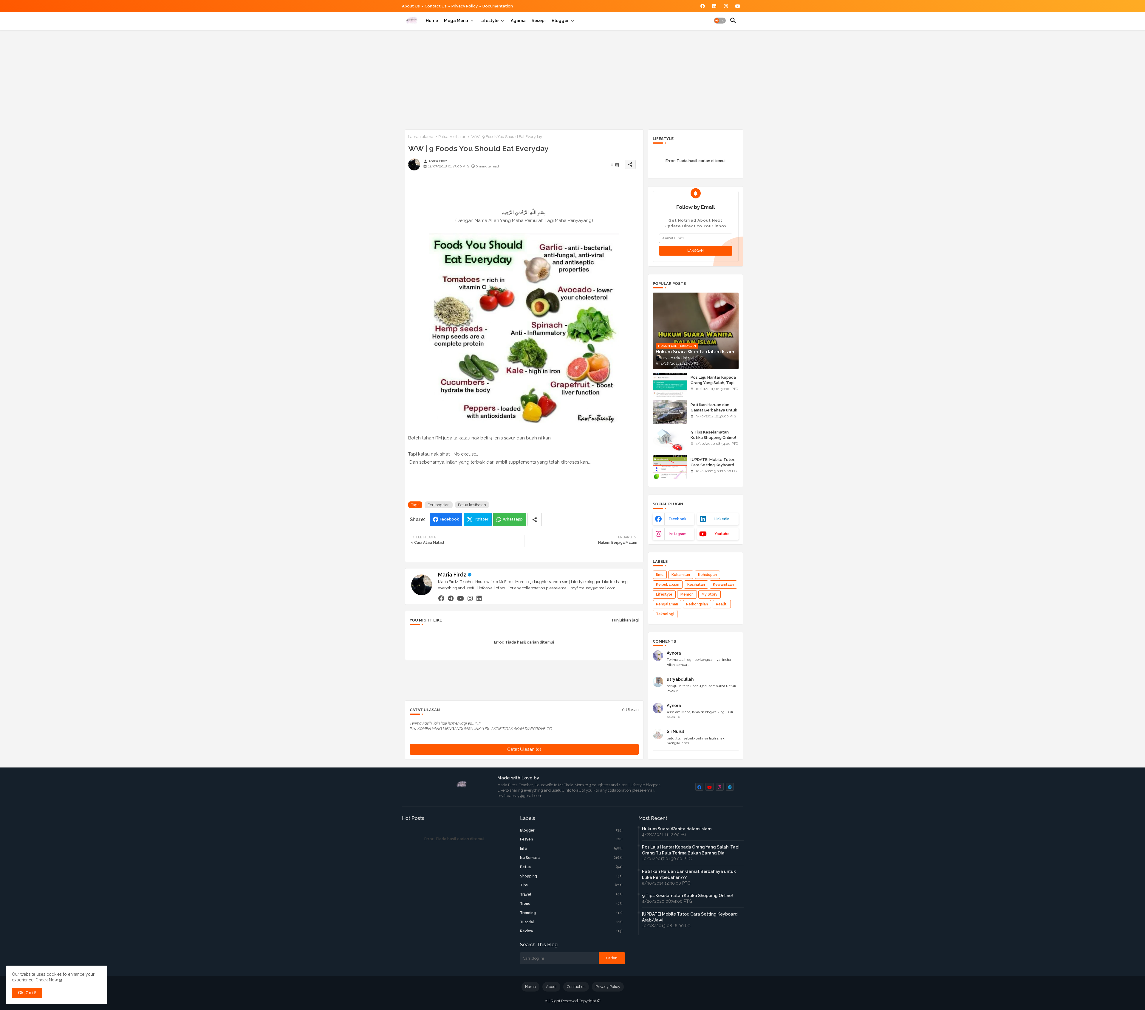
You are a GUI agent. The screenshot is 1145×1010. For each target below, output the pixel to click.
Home (432, 20)
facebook (677, 519)
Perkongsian (439, 505)
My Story (709, 594)
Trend (571, 904)
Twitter (481, 519)
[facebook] (441, 598)
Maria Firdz (452, 574)
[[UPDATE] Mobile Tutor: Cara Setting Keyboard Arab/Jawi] (670, 467)
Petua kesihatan (452, 136)
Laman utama (420, 136)
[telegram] (451, 598)
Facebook (449, 519)
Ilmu (659, 575)
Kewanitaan (723, 584)
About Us (411, 6)
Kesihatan (696, 584)
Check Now (46, 980)
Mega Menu (456, 20)
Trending (571, 913)
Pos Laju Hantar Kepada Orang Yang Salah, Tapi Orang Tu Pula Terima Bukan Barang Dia (713, 385)
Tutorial (571, 922)
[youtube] (460, 598)
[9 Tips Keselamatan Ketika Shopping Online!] (670, 439)
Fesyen (571, 839)
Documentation (497, 6)
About (551, 986)
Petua (571, 867)
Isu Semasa (571, 858)
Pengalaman (667, 604)
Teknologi (665, 614)
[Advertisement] (572, 78)
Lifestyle (489, 20)
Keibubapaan (667, 584)
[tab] (432, 20)
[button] (720, 21)
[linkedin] (479, 598)
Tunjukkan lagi (625, 620)
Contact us (436, 6)
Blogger (560, 20)
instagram (677, 534)
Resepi (539, 20)
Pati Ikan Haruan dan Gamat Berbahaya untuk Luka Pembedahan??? (714, 410)
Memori (687, 594)
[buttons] (702, 6)
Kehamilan (680, 575)
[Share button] (534, 519)
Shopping (571, 876)
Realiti (722, 604)
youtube (722, 534)
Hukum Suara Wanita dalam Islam (676, 828)
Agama (518, 20)
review (571, 931)
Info (571, 848)
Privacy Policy (464, 6)
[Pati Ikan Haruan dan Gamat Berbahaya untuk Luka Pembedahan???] (670, 412)
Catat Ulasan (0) (524, 749)
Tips (571, 885)
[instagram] (470, 598)
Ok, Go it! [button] (27, 992)
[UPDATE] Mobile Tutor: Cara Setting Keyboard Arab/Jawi (713, 465)
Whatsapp (513, 519)
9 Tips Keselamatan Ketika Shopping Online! (713, 435)
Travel (571, 894)
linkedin (721, 519)
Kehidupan (707, 575)
